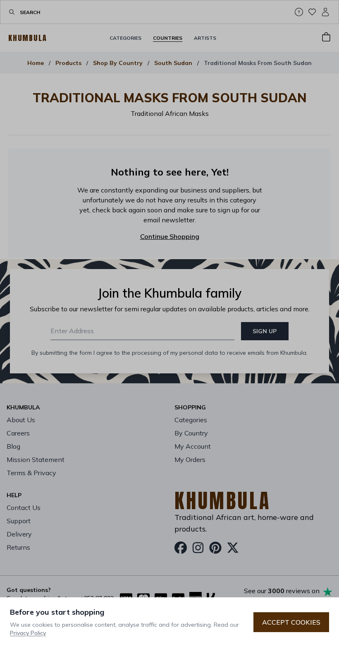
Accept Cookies (291, 622)
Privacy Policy (28, 633)
